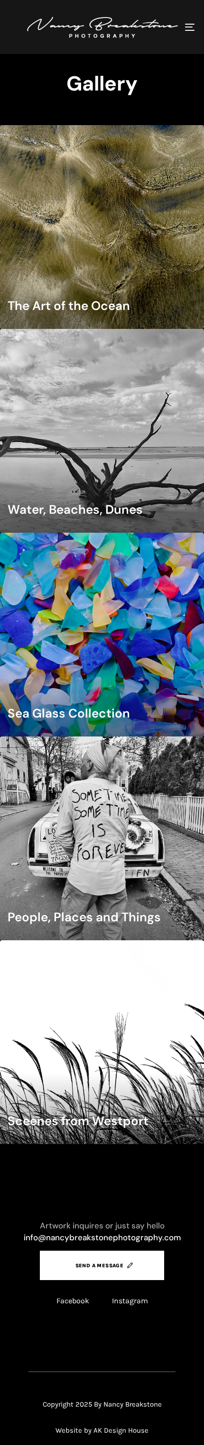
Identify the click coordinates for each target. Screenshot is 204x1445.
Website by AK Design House (102, 1430)
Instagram (130, 1300)
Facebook (72, 1300)
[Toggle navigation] (164, 27)
